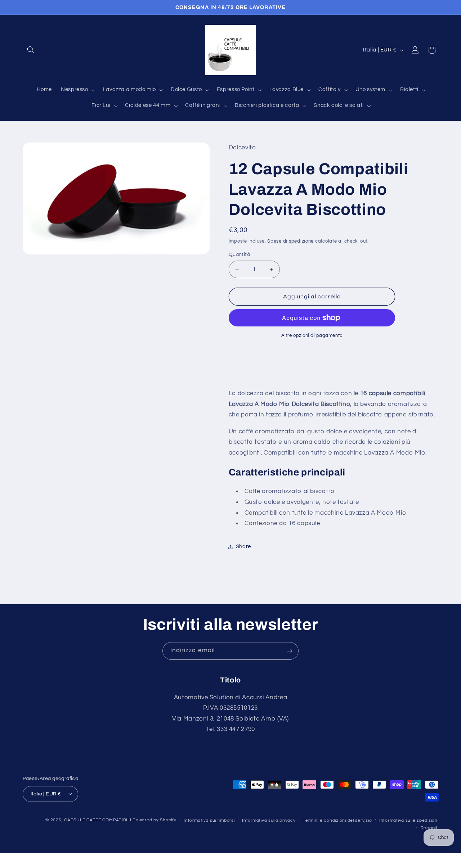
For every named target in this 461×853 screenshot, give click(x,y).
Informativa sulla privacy (268, 820)
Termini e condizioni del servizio (337, 820)
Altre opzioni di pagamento (312, 335)
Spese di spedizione (290, 241)
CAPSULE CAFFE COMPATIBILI (98, 820)
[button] (31, 50)
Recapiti (430, 828)
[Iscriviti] (290, 651)
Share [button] (243, 546)
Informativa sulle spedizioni (409, 820)
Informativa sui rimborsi (209, 820)
